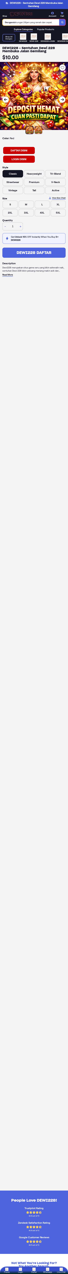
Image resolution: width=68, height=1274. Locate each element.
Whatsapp (47, 1272)
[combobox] (31, 22)
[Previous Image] (5, 99)
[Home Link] (21, 14)
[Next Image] (62, 99)
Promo (7, 1272)
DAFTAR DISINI (19, 150)
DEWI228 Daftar (34, 252)
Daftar (34, 1272)
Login (20, 1272)
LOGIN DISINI (19, 159)
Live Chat (61, 1272)
